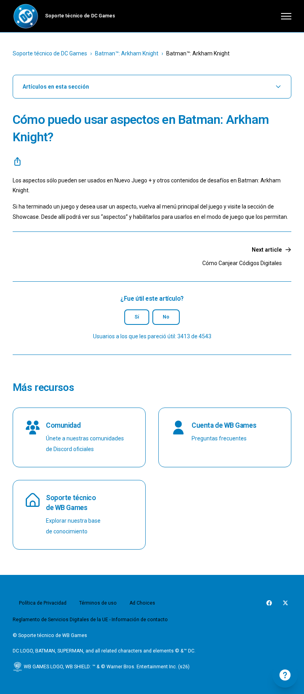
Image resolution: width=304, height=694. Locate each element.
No (166, 317)
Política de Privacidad (42, 603)
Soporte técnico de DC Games (50, 53)
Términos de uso (98, 603)
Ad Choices (142, 603)
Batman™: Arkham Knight (126, 53)
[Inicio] (26, 16)
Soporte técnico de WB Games (71, 503)
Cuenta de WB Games (224, 425)
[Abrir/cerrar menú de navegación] (286, 16)
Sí (137, 317)
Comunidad (63, 425)
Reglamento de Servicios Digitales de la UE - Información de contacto (90, 619)
